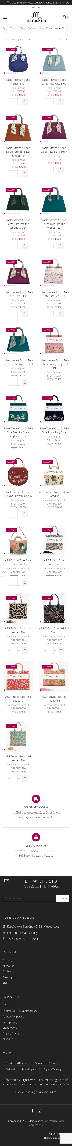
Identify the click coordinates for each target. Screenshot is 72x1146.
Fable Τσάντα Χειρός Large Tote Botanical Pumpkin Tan (18, 151)
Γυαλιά (7, 971)
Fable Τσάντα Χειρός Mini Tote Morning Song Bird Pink (54, 364)
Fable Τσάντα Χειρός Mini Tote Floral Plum (18, 294)
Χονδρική (8, 1039)
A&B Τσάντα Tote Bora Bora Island (18, 562)
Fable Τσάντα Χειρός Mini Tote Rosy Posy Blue (54, 430)
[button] (25, 101)
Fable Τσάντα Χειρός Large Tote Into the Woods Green (18, 223)
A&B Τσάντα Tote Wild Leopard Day (18, 758)
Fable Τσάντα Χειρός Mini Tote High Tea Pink (54, 294)
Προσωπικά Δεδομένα (56, 1138)
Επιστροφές (10, 1022)
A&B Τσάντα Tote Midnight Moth (54, 630)
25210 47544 (29, 939)
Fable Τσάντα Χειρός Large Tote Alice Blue (54, 81)
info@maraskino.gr (26, 933)
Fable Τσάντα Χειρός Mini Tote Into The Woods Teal (18, 362)
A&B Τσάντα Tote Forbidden (54, 562)
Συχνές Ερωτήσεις (13, 1033)
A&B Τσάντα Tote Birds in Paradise (54, 494)
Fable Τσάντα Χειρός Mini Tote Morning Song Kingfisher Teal (18, 432)
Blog (5, 982)
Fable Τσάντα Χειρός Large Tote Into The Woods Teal (54, 223)
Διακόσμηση (10, 977)
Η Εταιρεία (9, 1005)
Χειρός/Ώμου (46, 28)
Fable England (18, 87)
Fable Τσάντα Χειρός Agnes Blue (18, 81)
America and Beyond (54, 500)
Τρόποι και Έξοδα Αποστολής (20, 1011)
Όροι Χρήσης (56, 1133)
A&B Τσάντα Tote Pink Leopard (18, 698)
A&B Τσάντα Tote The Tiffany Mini (54, 698)
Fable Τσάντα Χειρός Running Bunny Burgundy (18, 494)
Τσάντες (32, 28)
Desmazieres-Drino (45, 1063)
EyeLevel (10, 1069)
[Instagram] (39, 8)
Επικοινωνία (10, 1027)
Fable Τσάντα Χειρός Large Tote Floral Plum (54, 149)
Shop (23, 28)
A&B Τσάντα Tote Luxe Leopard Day (18, 630)
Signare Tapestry (52, 1069)
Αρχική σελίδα (10, 28)
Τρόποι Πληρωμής (13, 1016)
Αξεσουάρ (9, 966)
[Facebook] (33, 8)
